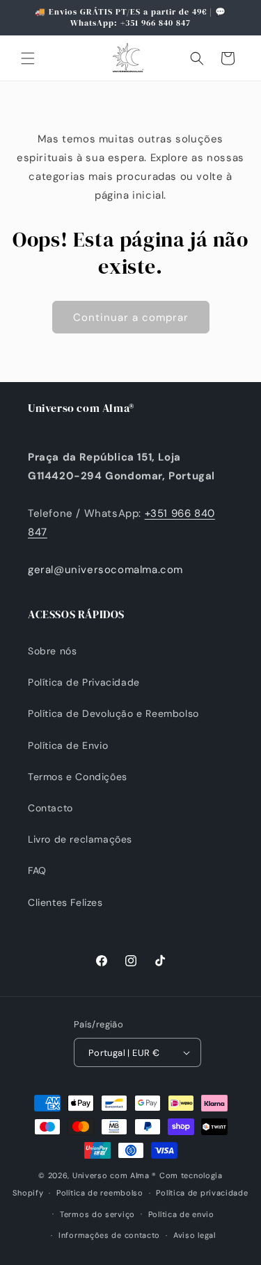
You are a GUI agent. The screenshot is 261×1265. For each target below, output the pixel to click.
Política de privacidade (202, 1193)
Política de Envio (68, 745)
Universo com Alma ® (114, 1175)
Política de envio (181, 1214)
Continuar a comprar (131, 317)
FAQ (37, 870)
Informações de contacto (109, 1235)
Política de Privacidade (84, 682)
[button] (28, 58)
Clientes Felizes (65, 902)
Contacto (50, 808)
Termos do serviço (97, 1214)
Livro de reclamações (80, 839)
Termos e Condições (77, 776)
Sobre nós (52, 651)
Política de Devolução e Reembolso (113, 713)
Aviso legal (194, 1235)
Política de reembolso (99, 1193)
